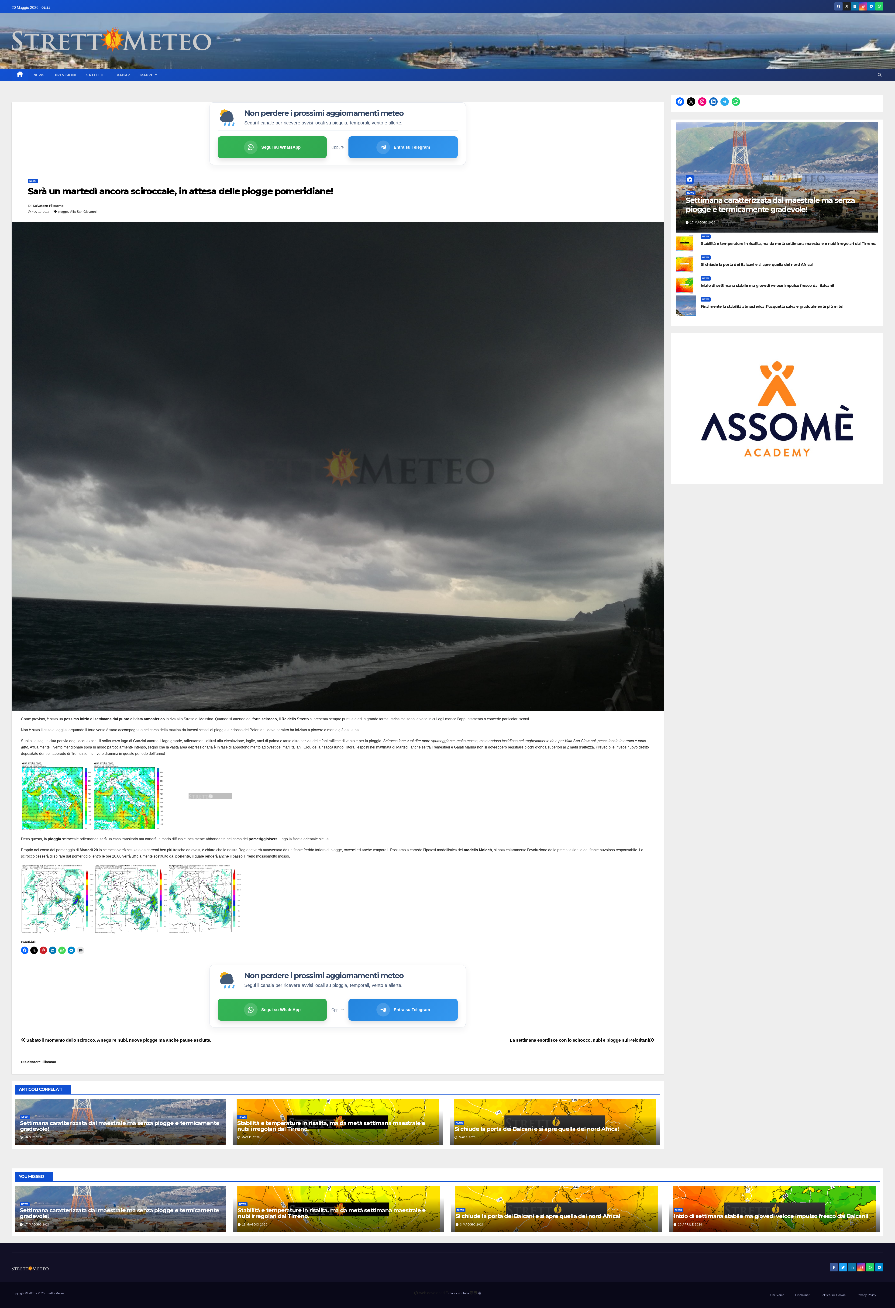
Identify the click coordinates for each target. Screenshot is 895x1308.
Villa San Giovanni (83, 211)
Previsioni (65, 75)
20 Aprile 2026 (690, 1224)
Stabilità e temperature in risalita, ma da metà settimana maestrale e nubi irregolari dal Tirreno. (331, 1126)
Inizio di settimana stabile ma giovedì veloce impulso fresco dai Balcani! (767, 285)
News (39, 75)
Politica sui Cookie (833, 1295)
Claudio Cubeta (458, 1293)
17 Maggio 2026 (703, 222)
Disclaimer (802, 1295)
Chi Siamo (777, 1295)
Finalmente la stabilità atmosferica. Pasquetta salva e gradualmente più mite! (772, 306)
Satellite (96, 75)
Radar (123, 75)
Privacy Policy (866, 1295)
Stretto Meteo (54, 1293)
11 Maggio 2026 (255, 1224)
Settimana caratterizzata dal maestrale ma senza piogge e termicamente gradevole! (119, 1126)
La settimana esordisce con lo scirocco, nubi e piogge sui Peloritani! (580, 1040)
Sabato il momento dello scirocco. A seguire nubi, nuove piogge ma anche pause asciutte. (118, 1040)
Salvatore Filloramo (48, 206)
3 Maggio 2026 (472, 1224)
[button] (879, 75)
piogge (63, 211)
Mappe (147, 75)
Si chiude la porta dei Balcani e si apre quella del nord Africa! (536, 1129)
